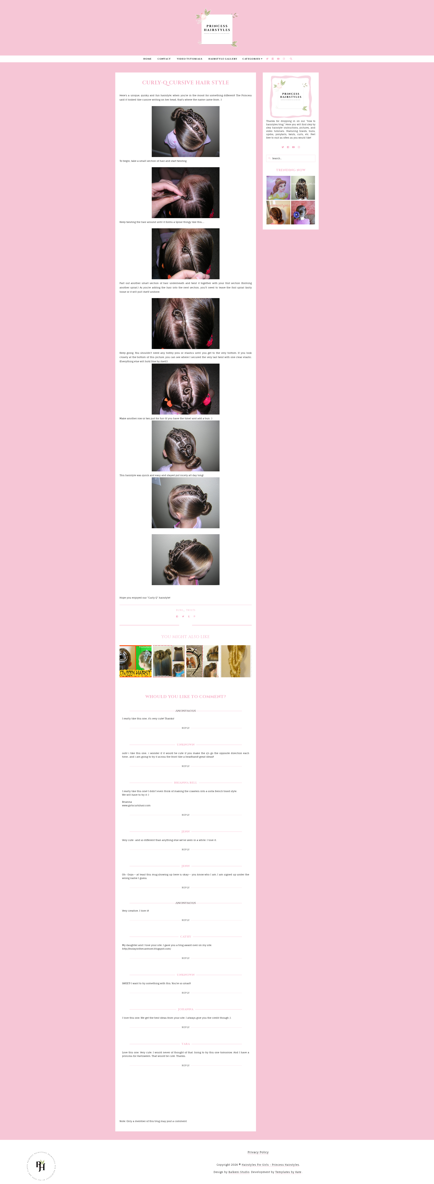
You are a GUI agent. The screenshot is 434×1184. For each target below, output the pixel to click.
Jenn (186, 831)
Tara (186, 1044)
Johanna (185, 1009)
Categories (251, 58)
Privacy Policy (258, 1152)
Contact (164, 58)
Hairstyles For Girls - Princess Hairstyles (270, 1164)
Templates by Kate (288, 1172)
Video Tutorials (189, 58)
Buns (179, 610)
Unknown (186, 745)
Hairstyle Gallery (222, 58)
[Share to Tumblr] (189, 616)
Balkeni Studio (239, 1172)
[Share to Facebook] (177, 616)
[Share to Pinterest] (194, 616)
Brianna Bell (185, 783)
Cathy (185, 937)
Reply (186, 728)
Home (147, 58)
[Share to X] (183, 616)
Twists (190, 610)
